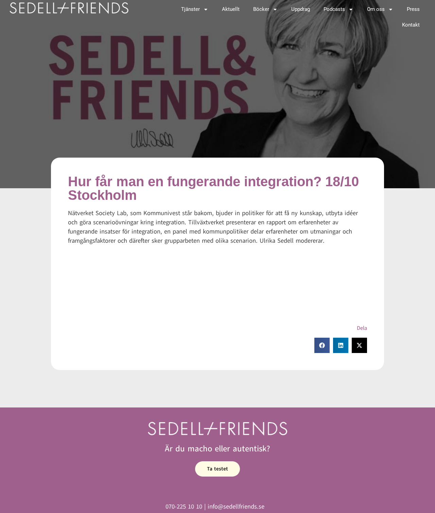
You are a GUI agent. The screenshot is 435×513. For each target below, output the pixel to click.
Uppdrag (300, 9)
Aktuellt (231, 9)
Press (413, 9)
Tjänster (190, 9)
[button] (322, 345)
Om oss (376, 9)
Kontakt (411, 25)
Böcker (261, 9)
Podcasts (334, 9)
